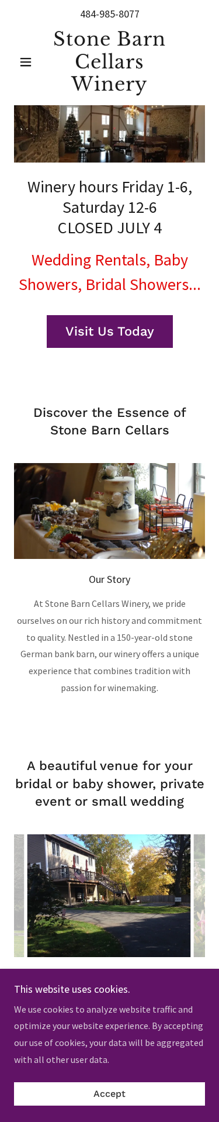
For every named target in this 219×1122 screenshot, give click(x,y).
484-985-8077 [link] (110, 13)
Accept (109, 1094)
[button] (28, 62)
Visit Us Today (109, 331)
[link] (109, 61)
